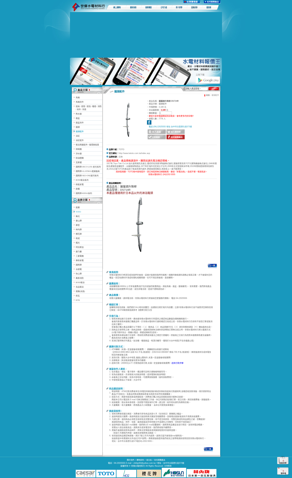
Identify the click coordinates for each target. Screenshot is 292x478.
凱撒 (78, 207)
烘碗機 (79, 149)
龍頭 (78, 127)
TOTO (78, 212)
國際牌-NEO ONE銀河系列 (87, 175)
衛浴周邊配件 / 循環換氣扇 (87, 145)
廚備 (78, 189)
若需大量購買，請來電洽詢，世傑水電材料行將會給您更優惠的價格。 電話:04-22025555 (148, 298)
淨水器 (79, 153)
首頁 (208, 95)
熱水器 (79, 114)
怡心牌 (79, 273)
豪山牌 (79, 221)
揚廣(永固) (80, 291)
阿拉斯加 (80, 247)
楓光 (78, 243)
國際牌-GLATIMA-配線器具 (88, 171)
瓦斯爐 (79, 162)
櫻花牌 (79, 234)
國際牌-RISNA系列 (84, 193)
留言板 (149, 460)
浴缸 (78, 136)
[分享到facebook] (149, 122)
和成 (78, 238)
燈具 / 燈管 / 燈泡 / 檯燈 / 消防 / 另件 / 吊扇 (89, 108)
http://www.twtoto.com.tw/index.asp (134, 153)
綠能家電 (80, 184)
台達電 (79, 269)
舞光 (78, 216)
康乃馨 (79, 251)
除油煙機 (80, 158)
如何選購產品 (159, 460)
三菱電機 (80, 256)
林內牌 (79, 229)
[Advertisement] (146, 35)
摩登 (78, 225)
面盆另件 (80, 122)
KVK (78, 300)
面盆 (78, 118)
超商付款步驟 (177, 363)
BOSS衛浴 (80, 282)
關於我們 (130, 460)
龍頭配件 (80, 131)
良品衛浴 (80, 287)
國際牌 (79, 265)
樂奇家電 (80, 260)
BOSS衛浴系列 (82, 180)
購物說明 (140, 460)
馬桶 (78, 97)
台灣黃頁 (168, 466)
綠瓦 (78, 296)
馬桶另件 (80, 102)
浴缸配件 (80, 140)
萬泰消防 (80, 278)
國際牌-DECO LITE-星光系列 (88, 167)
